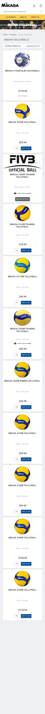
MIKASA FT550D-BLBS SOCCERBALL (22, 71)
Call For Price (23, 199)
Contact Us (35, 17)
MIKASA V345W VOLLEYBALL (23, 485)
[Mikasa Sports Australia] (10, 3)
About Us (23, 17)
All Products (11, 17)
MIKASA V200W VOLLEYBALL (23, 590)
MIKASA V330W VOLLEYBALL (23, 433)
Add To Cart (26, 148)
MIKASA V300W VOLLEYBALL (23, 537)
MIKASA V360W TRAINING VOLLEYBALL (22, 175)
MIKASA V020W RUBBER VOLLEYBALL (22, 381)
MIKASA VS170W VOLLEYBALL (22, 276)
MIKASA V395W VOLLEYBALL (23, 122)
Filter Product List (14, 46)
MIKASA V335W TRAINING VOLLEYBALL (22, 225)
